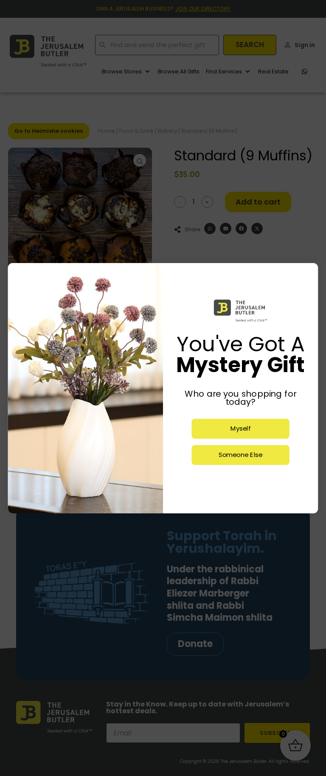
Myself (240, 428)
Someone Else (240, 454)
